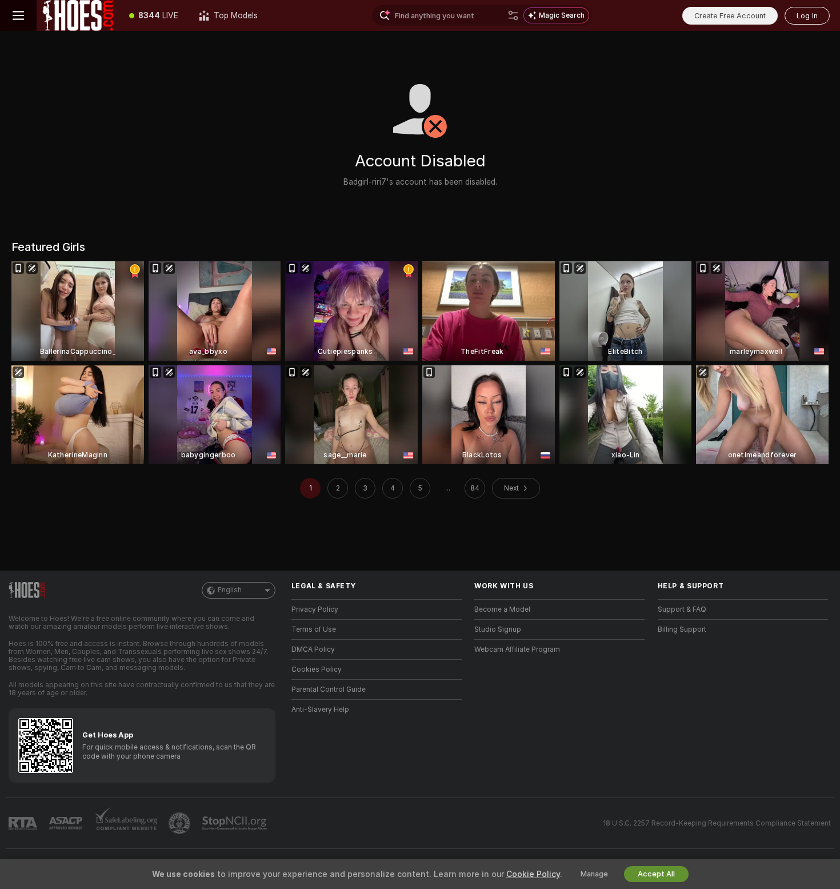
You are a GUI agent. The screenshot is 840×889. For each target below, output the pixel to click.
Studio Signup (497, 629)
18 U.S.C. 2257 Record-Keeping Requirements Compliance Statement (717, 823)
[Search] (513, 15)
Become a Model (502, 609)
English (230, 590)
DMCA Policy (313, 649)
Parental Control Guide (328, 689)
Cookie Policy (533, 874)
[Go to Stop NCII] (235, 823)
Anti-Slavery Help (320, 709)
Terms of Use (313, 629)
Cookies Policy (316, 669)
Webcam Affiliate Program (517, 649)
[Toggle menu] (18, 15)
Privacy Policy (314, 609)
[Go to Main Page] (78, 15)
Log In (807, 15)
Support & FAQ (682, 609)
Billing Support (682, 629)
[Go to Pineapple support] (181, 823)
